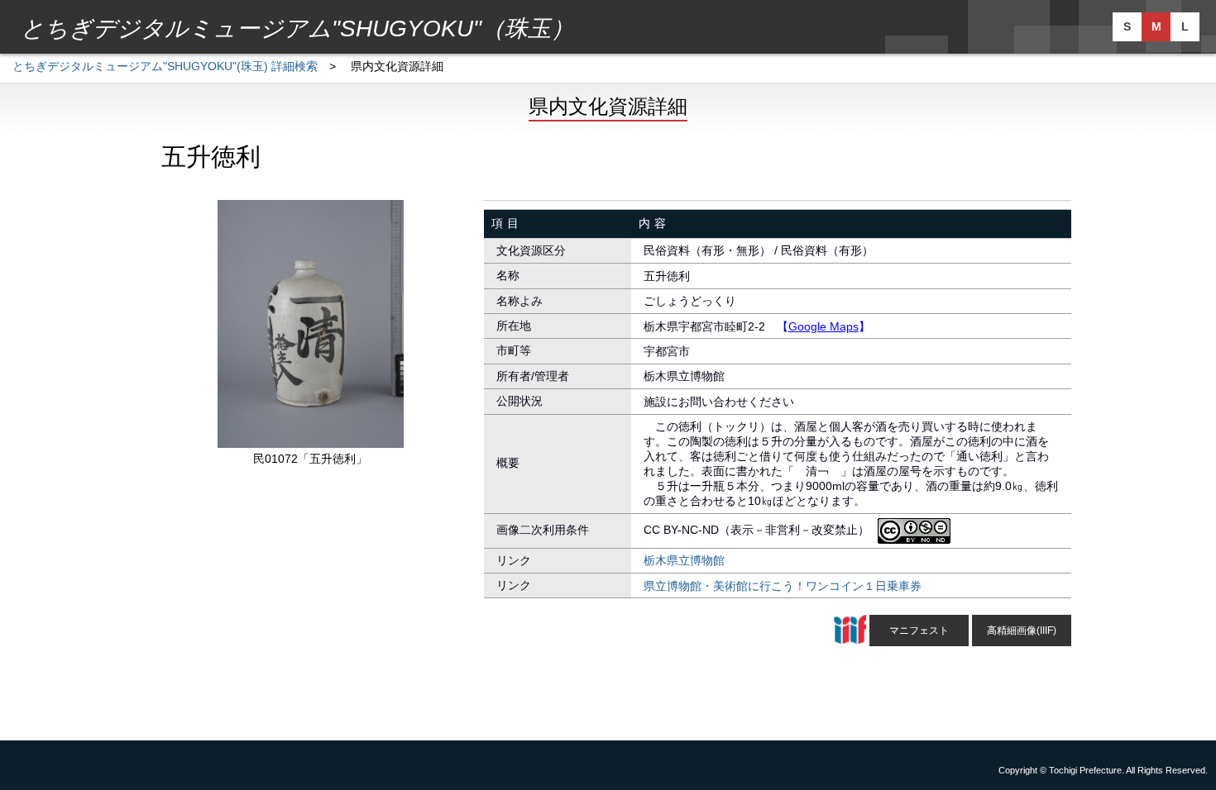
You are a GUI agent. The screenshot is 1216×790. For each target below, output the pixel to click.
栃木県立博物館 (684, 560)
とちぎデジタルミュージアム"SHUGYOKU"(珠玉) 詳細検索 (165, 66)
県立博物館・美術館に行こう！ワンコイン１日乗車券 (783, 585)
